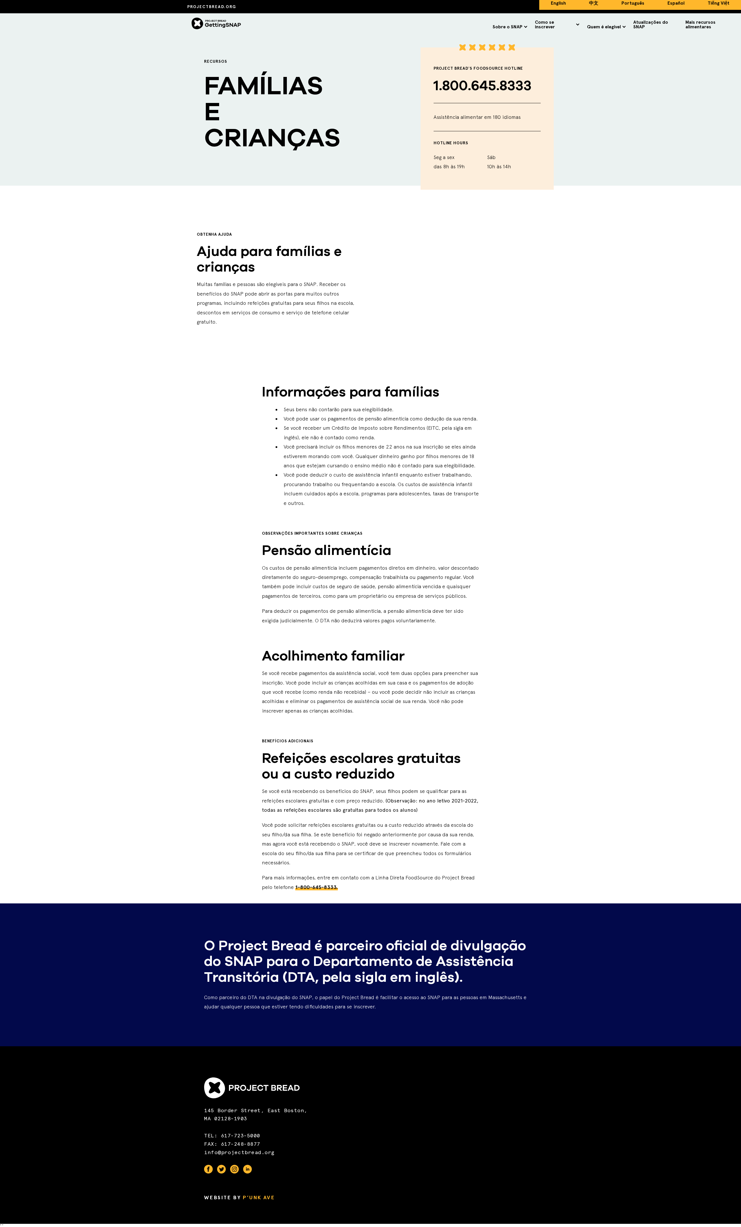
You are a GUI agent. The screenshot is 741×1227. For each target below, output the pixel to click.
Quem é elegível (604, 26)
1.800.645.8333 (482, 85)
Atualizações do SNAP (650, 24)
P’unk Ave (259, 1197)
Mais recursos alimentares (700, 24)
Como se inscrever (545, 24)
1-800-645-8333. (316, 887)
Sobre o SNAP (507, 26)
